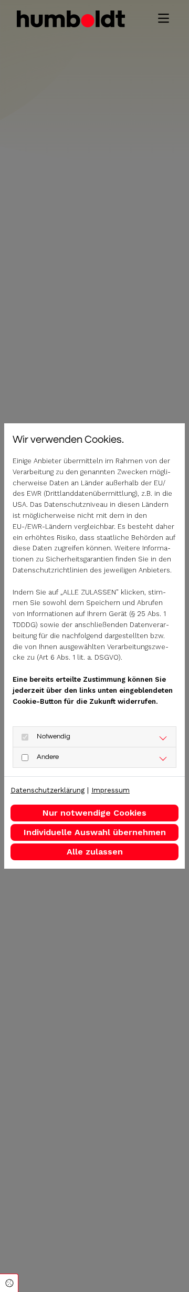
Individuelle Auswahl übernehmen (95, 832)
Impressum (110, 790)
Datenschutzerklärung (47, 790)
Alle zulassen (95, 852)
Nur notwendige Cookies (94, 813)
